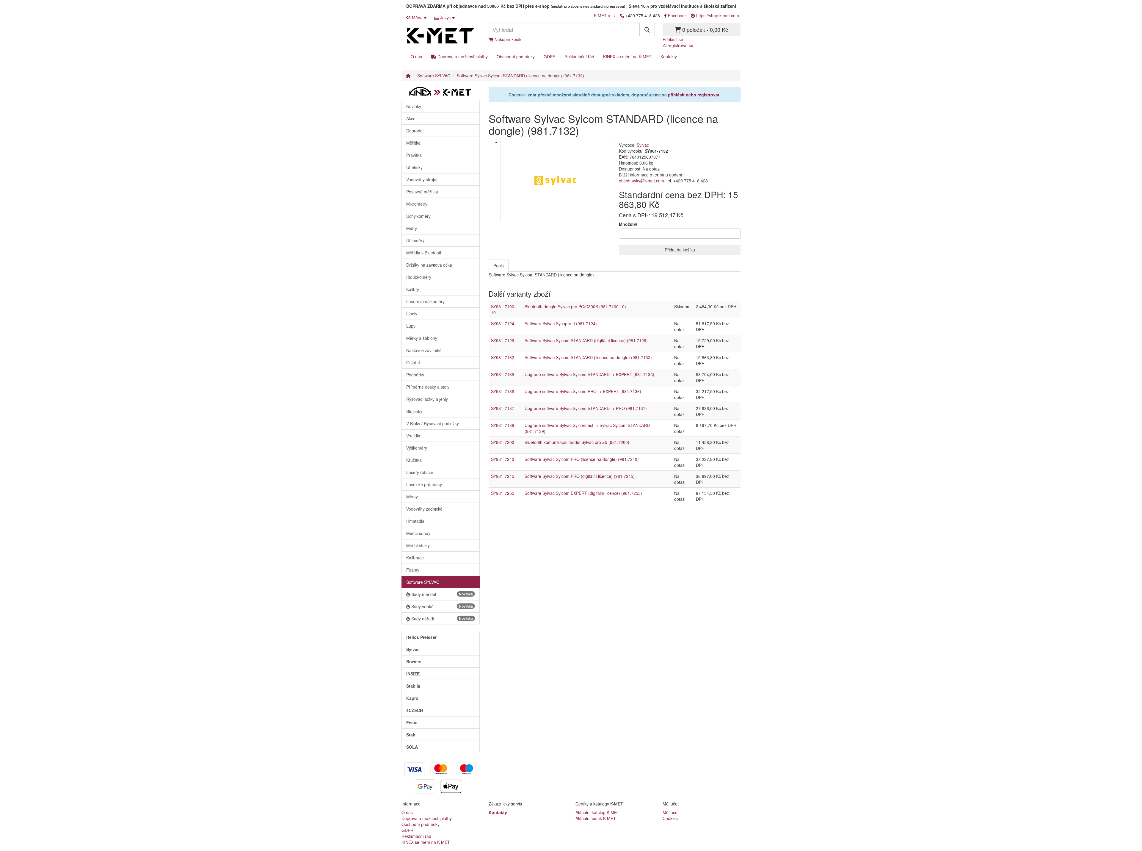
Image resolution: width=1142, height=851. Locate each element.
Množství (628, 224)
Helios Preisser (421, 637)
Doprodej (414, 131)
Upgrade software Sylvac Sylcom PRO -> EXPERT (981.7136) (583, 391)
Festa (412, 722)
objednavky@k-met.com (641, 181)
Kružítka (414, 460)
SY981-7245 (502, 476)
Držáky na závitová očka (429, 265)
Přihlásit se (673, 39)
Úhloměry (415, 240)
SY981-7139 (502, 425)
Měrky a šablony (421, 338)
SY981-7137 (502, 408)
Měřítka (413, 143)
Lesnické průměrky (424, 484)
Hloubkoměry (418, 277)
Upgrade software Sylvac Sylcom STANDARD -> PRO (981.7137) (586, 408)
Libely (411, 314)
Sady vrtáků (442, 606)
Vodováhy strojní (421, 179)
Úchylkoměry (418, 216)
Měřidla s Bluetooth (424, 253)
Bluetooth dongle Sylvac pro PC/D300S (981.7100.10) (575, 306)
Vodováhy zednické (424, 509)
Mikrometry (416, 204)
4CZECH (414, 710)
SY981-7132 (502, 357)
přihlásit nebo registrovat (693, 95)
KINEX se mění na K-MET (627, 57)
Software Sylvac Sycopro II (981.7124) (561, 323)
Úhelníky (414, 167)
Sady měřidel (442, 594)
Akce (410, 118)
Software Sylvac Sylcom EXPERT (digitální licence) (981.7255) (583, 493)
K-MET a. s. (605, 15)
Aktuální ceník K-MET (595, 818)
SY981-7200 (502, 442)
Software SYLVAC (433, 76)
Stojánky (414, 411)
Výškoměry (416, 448)
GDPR (550, 57)
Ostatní (413, 362)
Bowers (413, 661)
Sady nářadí (442, 619)
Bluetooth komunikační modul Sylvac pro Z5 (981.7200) (577, 442)
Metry (411, 228)
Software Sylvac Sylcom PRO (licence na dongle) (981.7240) (582, 459)
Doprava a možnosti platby (462, 57)
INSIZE (413, 674)
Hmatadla (415, 521)
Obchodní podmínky (516, 57)
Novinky (413, 106)
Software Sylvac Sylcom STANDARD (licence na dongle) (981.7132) (520, 76)
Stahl (411, 735)
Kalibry (412, 289)
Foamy (412, 570)
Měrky (412, 497)
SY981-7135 (502, 374)
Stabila (413, 686)
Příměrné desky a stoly (427, 387)
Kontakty (669, 57)
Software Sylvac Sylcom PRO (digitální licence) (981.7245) (580, 476)
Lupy (410, 326)
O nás (416, 57)
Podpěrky (415, 375)
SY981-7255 (502, 493)
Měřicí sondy (418, 533)
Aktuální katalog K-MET (597, 812)
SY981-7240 (502, 459)
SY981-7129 (502, 340)
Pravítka (414, 155)
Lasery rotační (419, 472)
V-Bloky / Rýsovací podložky (432, 423)
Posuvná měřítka (422, 192)
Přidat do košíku (680, 250)
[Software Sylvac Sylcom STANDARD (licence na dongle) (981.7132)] (555, 180)
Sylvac (413, 649)
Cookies (670, 818)
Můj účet (671, 812)
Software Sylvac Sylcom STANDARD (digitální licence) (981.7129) (586, 340)
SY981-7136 (502, 391)
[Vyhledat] (647, 29)
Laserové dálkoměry (425, 301)
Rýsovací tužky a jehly (427, 399)
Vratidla (413, 436)
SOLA (412, 747)
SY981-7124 (502, 323)
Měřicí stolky (418, 545)
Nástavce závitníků (424, 350)
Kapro (412, 698)
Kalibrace (415, 558)
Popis (498, 265)
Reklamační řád (579, 57)
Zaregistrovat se (678, 45)
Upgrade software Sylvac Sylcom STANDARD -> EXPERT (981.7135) (589, 374)
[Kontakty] (622, 15)
